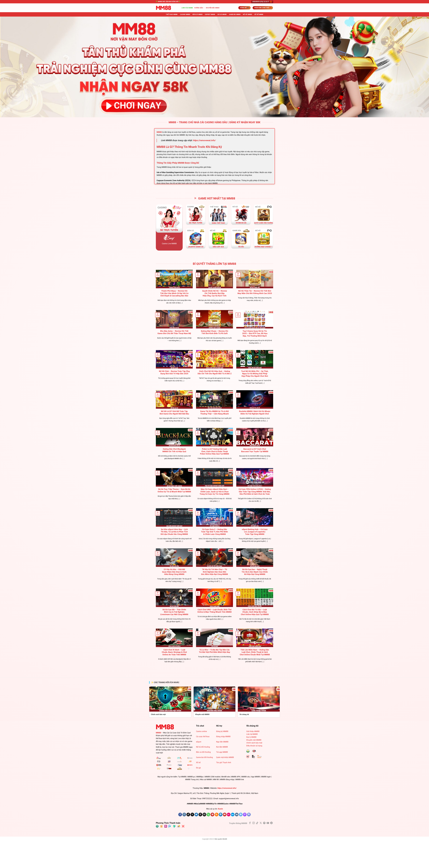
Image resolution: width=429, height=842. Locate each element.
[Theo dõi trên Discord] (249, 814)
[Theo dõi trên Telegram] (241, 814)
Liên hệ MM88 (252, 734)
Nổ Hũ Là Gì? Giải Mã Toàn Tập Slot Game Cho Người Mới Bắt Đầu (174, 412)
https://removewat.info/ (204, 140)
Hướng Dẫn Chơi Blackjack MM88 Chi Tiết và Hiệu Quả (174, 450)
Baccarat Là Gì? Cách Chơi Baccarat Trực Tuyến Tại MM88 (254, 450)
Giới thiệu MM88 (252, 731)
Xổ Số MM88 (258, 14)
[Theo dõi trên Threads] (200, 814)
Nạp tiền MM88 (222, 742)
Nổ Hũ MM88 (247, 14)
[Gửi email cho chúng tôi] (204, 814)
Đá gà (198, 768)
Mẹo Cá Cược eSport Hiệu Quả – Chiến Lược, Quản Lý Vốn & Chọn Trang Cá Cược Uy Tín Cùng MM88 (214, 491)
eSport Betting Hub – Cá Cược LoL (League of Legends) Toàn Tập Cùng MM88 (255, 531)
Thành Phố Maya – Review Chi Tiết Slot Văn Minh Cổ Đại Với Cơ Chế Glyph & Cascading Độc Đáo (174, 293)
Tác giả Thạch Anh (223, 762)
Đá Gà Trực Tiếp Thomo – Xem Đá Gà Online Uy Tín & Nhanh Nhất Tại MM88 (174, 490)
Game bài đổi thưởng (204, 757)
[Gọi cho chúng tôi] (208, 814)
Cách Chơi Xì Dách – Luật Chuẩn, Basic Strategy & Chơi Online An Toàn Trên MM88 (174, 652)
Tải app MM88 (222, 752)
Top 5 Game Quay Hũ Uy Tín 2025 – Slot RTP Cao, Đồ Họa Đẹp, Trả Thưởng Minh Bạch (254, 333)
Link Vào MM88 (187, 8)
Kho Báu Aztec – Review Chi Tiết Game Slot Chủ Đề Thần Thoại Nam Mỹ (174, 332)
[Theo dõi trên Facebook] (180, 814)
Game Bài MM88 (234, 14)
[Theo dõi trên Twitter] (196, 814)
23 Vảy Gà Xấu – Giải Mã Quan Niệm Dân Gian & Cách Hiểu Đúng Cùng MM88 (174, 571)
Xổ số (198, 762)
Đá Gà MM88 (222, 14)
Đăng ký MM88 (222, 731)
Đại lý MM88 (251, 737)
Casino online (201, 731)
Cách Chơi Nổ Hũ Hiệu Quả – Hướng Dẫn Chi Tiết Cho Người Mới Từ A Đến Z (214, 372)
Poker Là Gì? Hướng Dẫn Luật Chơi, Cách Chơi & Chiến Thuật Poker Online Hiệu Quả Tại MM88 (214, 451)
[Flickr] (228, 814)
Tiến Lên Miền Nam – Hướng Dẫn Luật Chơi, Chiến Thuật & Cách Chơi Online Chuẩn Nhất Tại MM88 (255, 652)
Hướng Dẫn (198, 8)
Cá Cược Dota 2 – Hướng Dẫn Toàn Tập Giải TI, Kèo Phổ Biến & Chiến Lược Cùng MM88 (214, 531)
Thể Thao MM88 (171, 14)
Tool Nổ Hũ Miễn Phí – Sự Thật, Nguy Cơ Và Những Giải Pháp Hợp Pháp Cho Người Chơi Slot (254, 373)
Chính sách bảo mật (254, 743)
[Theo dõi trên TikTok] (188, 814)
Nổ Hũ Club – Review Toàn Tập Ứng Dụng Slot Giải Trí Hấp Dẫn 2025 (174, 372)
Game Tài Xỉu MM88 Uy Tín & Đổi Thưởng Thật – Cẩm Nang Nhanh (214, 412)
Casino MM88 (185, 14)
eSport (198, 742)
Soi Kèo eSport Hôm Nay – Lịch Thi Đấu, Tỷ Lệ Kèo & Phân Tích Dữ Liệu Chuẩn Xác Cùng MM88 (174, 531)
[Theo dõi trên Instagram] (184, 814)
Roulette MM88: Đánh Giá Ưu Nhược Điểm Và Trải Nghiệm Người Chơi (254, 412)
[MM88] (167, 8)
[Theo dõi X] (192, 814)
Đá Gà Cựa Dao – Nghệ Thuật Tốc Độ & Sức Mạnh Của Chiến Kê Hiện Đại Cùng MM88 (255, 571)
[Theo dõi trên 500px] (232, 814)
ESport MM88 (210, 14)
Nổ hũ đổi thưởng (203, 747)
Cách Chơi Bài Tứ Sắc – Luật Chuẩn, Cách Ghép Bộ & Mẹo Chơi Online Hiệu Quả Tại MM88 (255, 612)
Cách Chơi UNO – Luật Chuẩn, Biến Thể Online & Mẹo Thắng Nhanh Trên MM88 (214, 611)
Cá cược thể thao (202, 736)
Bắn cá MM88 (197, 14)
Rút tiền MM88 (222, 747)
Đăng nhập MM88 (223, 736)
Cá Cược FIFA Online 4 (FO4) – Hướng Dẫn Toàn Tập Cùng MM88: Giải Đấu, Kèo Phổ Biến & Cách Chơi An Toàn (255, 491)
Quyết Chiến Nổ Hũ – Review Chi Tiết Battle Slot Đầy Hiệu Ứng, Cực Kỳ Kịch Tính (214, 293)
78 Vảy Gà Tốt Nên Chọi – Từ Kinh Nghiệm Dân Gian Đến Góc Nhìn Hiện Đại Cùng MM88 (214, 571)
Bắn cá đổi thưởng (203, 752)
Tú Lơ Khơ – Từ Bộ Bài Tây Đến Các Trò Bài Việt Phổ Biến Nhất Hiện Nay (214, 651)
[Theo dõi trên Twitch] (245, 814)
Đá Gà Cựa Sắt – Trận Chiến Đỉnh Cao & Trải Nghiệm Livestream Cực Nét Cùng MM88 (174, 612)
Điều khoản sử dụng (254, 746)
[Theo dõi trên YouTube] (224, 814)
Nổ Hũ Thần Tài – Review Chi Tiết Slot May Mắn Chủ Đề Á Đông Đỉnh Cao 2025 (255, 292)
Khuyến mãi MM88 (212, 8)
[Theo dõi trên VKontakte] (237, 814)
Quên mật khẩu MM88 (225, 757)
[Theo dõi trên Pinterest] (212, 814)
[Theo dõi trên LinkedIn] (220, 814)
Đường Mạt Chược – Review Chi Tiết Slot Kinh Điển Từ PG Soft (214, 332)
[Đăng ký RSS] (216, 814)
